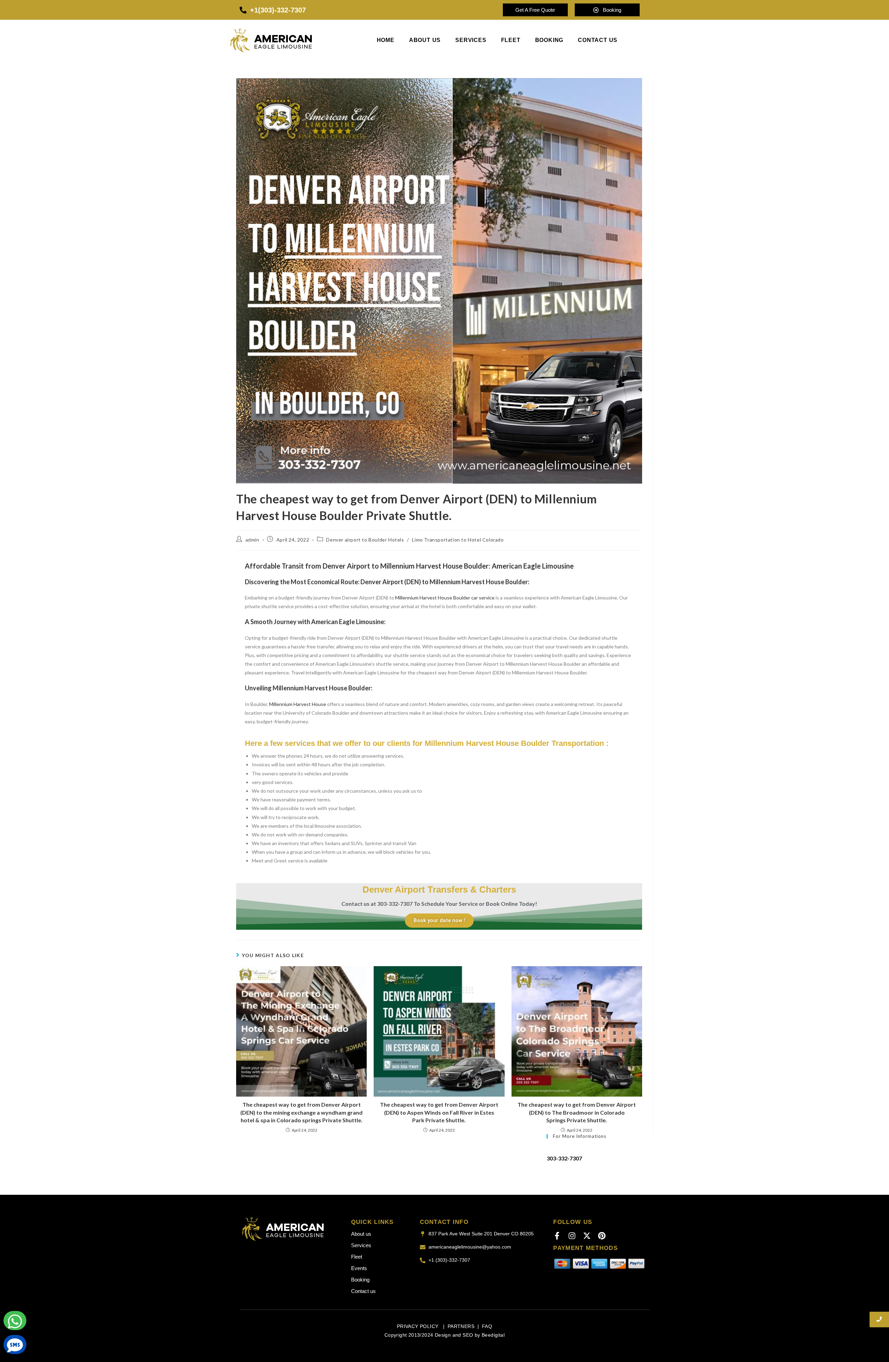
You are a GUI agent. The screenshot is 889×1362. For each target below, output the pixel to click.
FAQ (487, 1326)
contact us (597, 40)
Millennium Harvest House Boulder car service (445, 598)
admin (252, 540)
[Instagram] (572, 1236)
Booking (360, 1280)
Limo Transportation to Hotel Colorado (458, 540)
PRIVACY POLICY (418, 1326)
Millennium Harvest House (297, 704)
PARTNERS (461, 1326)
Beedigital (493, 1335)
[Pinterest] (602, 1236)
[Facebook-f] (557, 1236)
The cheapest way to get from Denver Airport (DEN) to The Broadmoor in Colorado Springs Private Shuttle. (576, 1112)
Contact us (363, 1291)
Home (385, 40)
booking (549, 40)
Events (359, 1268)
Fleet (511, 40)
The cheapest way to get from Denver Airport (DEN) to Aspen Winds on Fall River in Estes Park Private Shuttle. (439, 1112)
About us (425, 40)
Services (470, 40)
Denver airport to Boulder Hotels (365, 540)
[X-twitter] (587, 1236)
